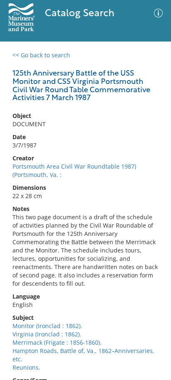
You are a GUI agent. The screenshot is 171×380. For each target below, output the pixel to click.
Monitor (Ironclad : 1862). (47, 326)
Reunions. (26, 367)
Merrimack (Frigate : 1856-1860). (57, 342)
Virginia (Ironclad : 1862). (46, 334)
